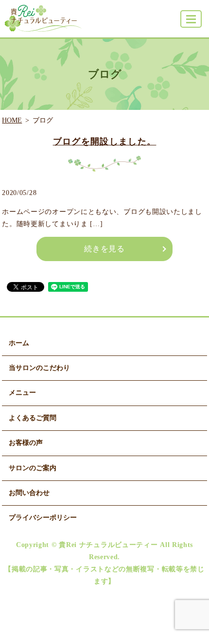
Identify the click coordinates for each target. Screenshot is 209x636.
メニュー (22, 392)
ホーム (19, 343)
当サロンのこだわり (39, 367)
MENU (191, 19)
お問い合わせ (29, 492)
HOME (12, 120)
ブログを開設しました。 (105, 141)
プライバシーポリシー (43, 517)
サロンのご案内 (32, 468)
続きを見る (104, 249)
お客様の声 (26, 442)
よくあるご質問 (32, 418)
